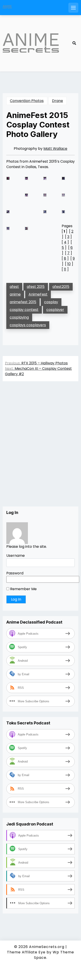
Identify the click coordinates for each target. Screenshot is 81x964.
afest (14, 286)
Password (14, 573)
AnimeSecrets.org (46, 946)
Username (15, 555)
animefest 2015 (23, 302)
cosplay (51, 302)
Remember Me (23, 589)
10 (69, 263)
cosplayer (55, 309)
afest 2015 (36, 286)
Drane (57, 100)
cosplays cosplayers (28, 325)
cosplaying (19, 317)
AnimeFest (38, 294)
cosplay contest (24, 309)
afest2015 (60, 286)
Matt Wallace (55, 148)
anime (15, 294)
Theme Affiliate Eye (26, 952)
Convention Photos (27, 100)
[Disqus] (40, 448)
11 (65, 269)
